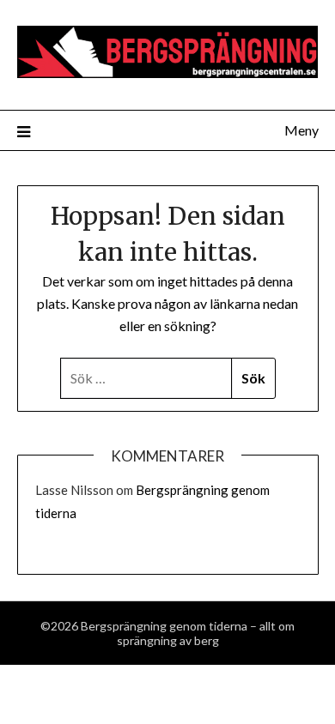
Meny (301, 130)
